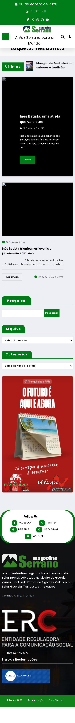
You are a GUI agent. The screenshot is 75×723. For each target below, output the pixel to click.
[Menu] (5, 36)
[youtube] (47, 19)
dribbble (23, 529)
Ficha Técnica (56, 700)
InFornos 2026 (14, 700)
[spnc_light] (70, 37)
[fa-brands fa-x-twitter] (33, 19)
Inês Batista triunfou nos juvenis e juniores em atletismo (26, 251)
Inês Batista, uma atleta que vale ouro (40, 119)
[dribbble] (37, 19)
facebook (25, 522)
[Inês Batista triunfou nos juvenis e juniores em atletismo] (37, 185)
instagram (51, 529)
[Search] (63, 37)
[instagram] (42, 19)
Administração (35, 700)
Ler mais (27, 160)
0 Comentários (15, 242)
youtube (38, 536)
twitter (52, 522)
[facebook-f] (28, 19)
